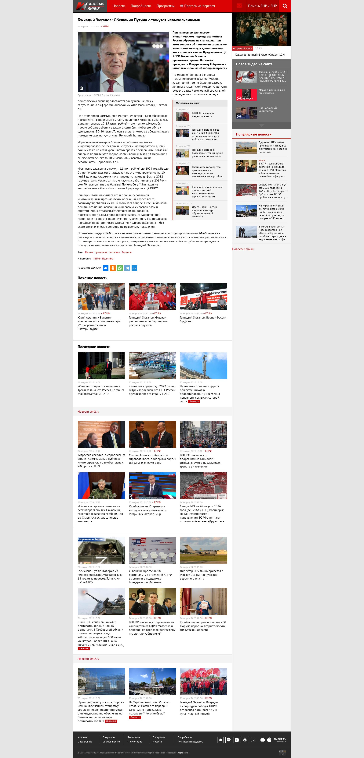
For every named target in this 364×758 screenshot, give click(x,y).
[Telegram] (127, 268)
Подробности (141, 6)
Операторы (109, 737)
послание (114, 252)
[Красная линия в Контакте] (220, 740)
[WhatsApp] (120, 268)
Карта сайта (183, 753)
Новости (119, 6)
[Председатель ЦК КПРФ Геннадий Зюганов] (123, 62)
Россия (89, 252)
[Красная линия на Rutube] (253, 740)
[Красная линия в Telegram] (228, 740)
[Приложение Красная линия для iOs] (269, 740)
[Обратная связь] (239, 6)
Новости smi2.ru (88, 411)
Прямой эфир (135, 742)
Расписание (134, 737)
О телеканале (85, 742)
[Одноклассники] (113, 268)
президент (100, 252)
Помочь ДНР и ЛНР (262, 6)
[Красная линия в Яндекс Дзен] (237, 740)
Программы (166, 6)
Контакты (83, 737)
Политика (108, 258)
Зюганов (126, 252)
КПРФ (96, 258)
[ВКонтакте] (105, 268)
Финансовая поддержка (190, 742)
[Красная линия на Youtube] (245, 740)
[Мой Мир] (134, 268)
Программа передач (199, 6)
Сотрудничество (111, 742)
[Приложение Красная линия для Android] (262, 740)
